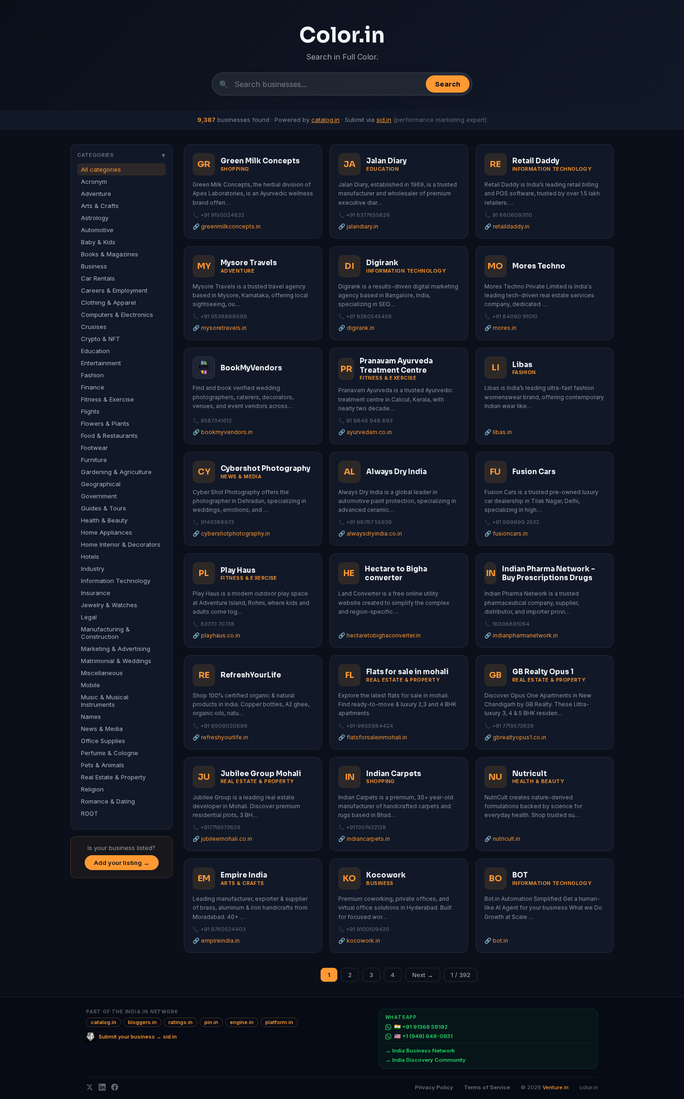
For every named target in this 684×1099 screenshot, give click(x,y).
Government (99, 496)
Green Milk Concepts (260, 160)
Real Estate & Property (113, 777)
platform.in (279, 1022)
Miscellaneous (102, 673)
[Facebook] (114, 1087)
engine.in (242, 1022)
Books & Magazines (109, 254)
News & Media (102, 728)
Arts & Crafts (100, 205)
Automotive (97, 230)
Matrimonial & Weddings (116, 660)
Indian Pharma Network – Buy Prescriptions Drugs (548, 573)
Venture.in (556, 1087)
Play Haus (238, 570)
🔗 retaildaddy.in (507, 226)
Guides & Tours (103, 508)
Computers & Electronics (117, 314)
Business (94, 266)
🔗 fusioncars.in (506, 533)
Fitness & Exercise (107, 399)
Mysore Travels (249, 262)
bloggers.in (142, 1022)
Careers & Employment (114, 290)
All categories (101, 169)
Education (95, 351)
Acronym (94, 181)
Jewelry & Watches (109, 605)
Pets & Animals (102, 765)
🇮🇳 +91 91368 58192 (421, 1027)
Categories (121, 155)
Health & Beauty (104, 520)
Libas (522, 364)
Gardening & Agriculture (116, 472)
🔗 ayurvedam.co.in (365, 432)
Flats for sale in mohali (407, 671)
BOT (520, 875)
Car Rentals (98, 278)
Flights (90, 411)
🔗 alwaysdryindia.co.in (370, 533)
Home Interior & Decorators (121, 544)
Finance (92, 387)
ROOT (89, 813)
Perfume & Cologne (109, 753)
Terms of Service (487, 1087)
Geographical (101, 484)
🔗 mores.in (500, 327)
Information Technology (115, 580)
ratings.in (180, 1022)
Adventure (96, 193)
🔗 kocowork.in (359, 940)
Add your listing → (121, 862)
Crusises (94, 326)
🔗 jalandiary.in (358, 226)
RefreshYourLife (251, 674)
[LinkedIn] (102, 1087)
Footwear (94, 447)
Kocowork (386, 875)
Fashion (92, 375)
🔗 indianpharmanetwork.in (521, 635)
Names (91, 716)
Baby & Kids (98, 242)
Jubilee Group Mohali (261, 773)
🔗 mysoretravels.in (220, 327)
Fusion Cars (534, 471)
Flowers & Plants (105, 423)
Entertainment (101, 363)
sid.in (383, 119)
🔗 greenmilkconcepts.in (227, 226)
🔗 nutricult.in (502, 838)
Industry (92, 568)
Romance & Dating (108, 801)
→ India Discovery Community (425, 1060)
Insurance (95, 592)
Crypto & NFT (100, 338)
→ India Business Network (420, 1050)
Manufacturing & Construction (105, 632)
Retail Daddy (535, 160)
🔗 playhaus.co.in (216, 635)
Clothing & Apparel (108, 302)
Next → (422, 974)
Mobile (90, 685)
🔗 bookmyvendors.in (223, 432)
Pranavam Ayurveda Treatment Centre (396, 365)
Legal (89, 617)
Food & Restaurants (109, 435)
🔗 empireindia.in (216, 940)
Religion (92, 789)
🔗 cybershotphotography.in (231, 533)
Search (447, 84)
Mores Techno (538, 265)
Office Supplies (103, 740)
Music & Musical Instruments (104, 700)
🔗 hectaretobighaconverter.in (379, 635)
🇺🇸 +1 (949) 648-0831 (423, 1036)
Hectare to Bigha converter (396, 573)
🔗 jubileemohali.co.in (222, 838)
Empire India (244, 875)
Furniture (94, 459)
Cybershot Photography (265, 468)
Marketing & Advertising (115, 648)
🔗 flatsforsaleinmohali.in (372, 737)
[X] (89, 1087)
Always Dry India (396, 471)
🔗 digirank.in (356, 327)
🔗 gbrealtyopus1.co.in (515, 737)
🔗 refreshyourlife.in (220, 737)
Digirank (382, 262)
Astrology (94, 217)
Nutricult (529, 773)
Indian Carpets (393, 773)
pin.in (211, 1022)
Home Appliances (106, 532)
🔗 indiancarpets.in (364, 838)
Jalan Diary (386, 160)
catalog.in (325, 119)
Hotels (90, 556)
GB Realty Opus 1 (543, 671)
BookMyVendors (251, 367)
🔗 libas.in (498, 432)
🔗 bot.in (496, 940)
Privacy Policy (434, 1087)
